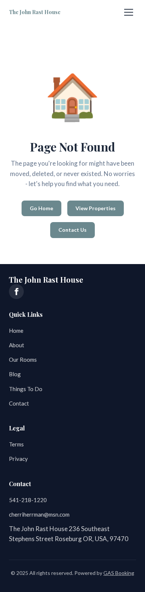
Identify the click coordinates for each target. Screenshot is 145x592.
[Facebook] (16, 291)
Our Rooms (23, 359)
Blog (15, 374)
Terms (16, 444)
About (16, 345)
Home (16, 330)
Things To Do (25, 389)
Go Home (41, 208)
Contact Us (72, 230)
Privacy (18, 458)
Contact (19, 403)
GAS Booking (118, 573)
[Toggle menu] (128, 12)
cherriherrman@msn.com (39, 514)
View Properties (95, 208)
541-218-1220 (28, 500)
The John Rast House (35, 12)
